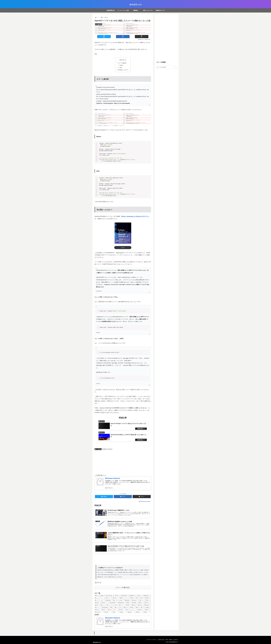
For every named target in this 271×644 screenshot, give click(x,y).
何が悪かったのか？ (123, 70)
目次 (120, 60)
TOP (167, 639)
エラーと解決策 (122, 63)
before (121, 65)
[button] (175, 67)
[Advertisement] (123, 462)
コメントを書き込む (123, 587)
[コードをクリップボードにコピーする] (149, 144)
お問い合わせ (161, 639)
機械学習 (105, 449)
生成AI (111, 449)
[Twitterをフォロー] (108, 488)
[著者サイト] (106, 488)
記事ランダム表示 (173, 639)
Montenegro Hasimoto (112, 478)
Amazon (122, 247)
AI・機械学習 (98, 449)
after (121, 67)
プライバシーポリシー (152, 639)
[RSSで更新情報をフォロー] (112, 488)
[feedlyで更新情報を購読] (110, 488)
